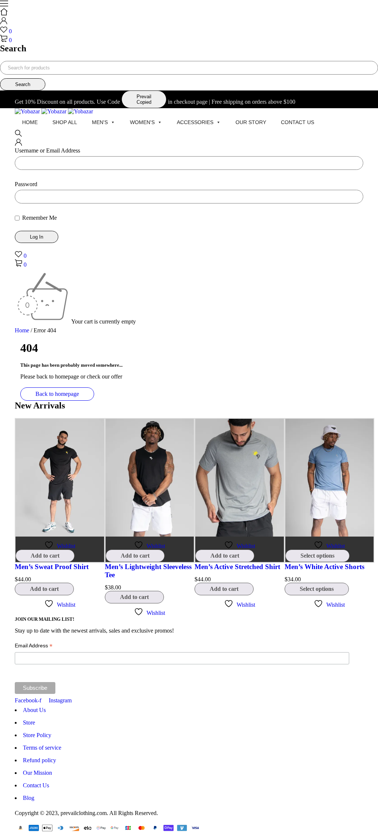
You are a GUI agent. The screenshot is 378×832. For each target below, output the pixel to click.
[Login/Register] (3, 22)
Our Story (251, 122)
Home (30, 122)
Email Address (33, 646)
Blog (28, 798)
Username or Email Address (47, 150)
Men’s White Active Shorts (324, 567)
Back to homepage (57, 394)
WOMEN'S (142, 122)
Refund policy (39, 760)
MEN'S (100, 122)
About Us (34, 710)
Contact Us (36, 785)
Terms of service (42, 747)
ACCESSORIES (195, 122)
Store (29, 722)
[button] (45, 555)
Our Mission (37, 773)
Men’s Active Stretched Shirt (237, 567)
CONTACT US (297, 122)
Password (26, 184)
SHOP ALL (64, 122)
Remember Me (39, 218)
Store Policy (37, 735)
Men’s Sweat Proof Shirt (52, 567)
